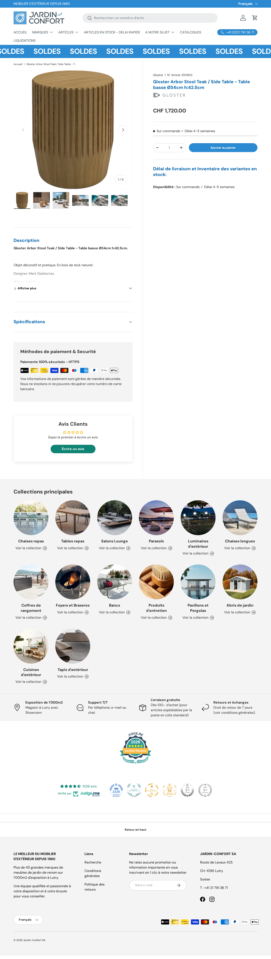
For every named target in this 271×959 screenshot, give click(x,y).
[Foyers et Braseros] (72, 581)
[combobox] (150, 18)
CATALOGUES (190, 32)
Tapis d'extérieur (73, 669)
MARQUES (40, 32)
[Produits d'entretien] (156, 581)
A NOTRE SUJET (157, 32)
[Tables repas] (72, 517)
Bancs (114, 605)
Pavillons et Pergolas (198, 608)
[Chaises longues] (240, 517)
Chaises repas (31, 541)
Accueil (18, 64)
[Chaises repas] (31, 517)
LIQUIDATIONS (25, 40)
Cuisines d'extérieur (31, 672)
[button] (255, 17)
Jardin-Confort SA (34, 940)
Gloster (158, 75)
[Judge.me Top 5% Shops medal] (187, 790)
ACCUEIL (20, 32)
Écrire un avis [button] (73, 449)
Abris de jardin (240, 605)
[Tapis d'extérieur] (72, 646)
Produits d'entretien (156, 608)
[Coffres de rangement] (31, 581)
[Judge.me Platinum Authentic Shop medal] (134, 790)
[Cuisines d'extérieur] (31, 646)
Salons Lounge (114, 541)
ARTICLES (65, 32)
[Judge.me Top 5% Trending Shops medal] (205, 790)
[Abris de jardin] (240, 581)
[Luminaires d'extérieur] (198, 517)
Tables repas (72, 541)
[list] (73, 130)
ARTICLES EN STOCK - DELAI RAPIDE (112, 32)
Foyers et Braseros (73, 605)
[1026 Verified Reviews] (135, 764)
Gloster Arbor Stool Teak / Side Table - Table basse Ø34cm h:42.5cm (51, 64)
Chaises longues (240, 541)
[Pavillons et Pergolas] (198, 581)
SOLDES (35, 51)
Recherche (92, 862)
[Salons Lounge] (114, 517)
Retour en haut (135, 830)
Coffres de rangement (31, 608)
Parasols (156, 541)
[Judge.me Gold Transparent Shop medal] (152, 790)
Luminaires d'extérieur (198, 544)
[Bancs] (114, 581)
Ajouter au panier (223, 148)
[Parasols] (156, 517)
